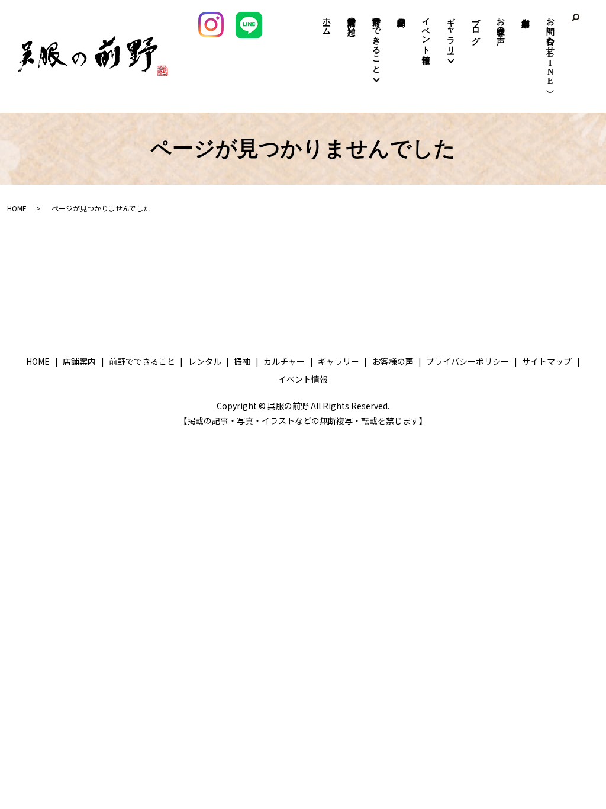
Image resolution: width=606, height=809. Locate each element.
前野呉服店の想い (351, 21)
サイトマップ (547, 361)
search (575, 18)
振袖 (242, 361)
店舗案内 (525, 7)
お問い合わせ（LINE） (550, 48)
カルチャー (284, 361)
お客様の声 (501, 21)
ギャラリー (451, 31)
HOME (17, 208)
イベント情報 (426, 31)
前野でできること (376, 40)
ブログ (476, 26)
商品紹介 (401, 12)
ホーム (327, 21)
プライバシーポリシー (467, 361)
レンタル (204, 361)
